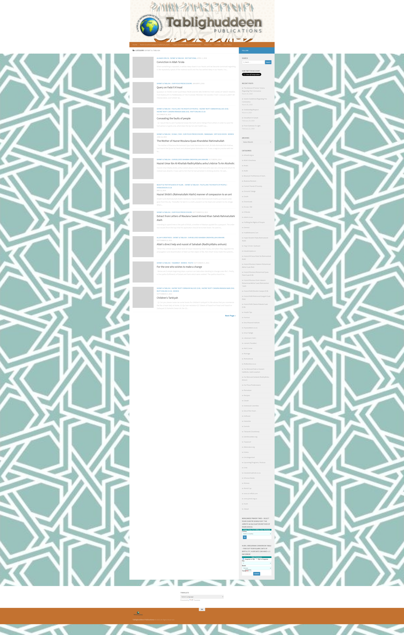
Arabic (246, 165)
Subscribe (247, 421)
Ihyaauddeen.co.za (164, 188)
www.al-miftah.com (251, 493)
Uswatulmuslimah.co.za (252, 473)
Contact (217, 44)
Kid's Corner (248, 348)
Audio (246, 171)
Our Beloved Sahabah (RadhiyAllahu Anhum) (190, 159)
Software (247, 416)
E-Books (247, 212)
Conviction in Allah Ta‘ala (170, 62)
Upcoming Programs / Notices (254, 462)
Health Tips (248, 312)
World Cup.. (248, 488)
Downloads (248, 201)
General (246, 227)
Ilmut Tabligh (248, 333)
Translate (197, 600)
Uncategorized (249, 457)
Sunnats (246, 426)
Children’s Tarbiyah (167, 297)
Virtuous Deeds (220, 134)
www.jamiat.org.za (250, 498)
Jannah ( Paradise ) (250, 343)
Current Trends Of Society (253, 186)
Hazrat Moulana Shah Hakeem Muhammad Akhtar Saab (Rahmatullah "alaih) (255, 283)
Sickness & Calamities (251, 406)
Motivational (191, 58)
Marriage (247, 353)
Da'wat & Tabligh (177, 58)
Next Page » (230, 315)
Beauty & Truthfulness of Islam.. (170, 185)
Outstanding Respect (251, 109)
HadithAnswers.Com (251, 232)
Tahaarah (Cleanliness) (251, 431)
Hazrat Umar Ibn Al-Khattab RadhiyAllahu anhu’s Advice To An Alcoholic (196, 163)
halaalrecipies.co (250, 251)
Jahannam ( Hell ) (250, 338)
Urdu (245, 467)
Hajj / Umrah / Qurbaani (252, 246)
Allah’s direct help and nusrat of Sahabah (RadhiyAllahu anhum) (192, 244)
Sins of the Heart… (250, 411)
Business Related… (251, 181)
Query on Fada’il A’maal (169, 87)
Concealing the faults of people (174, 118)
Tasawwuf (176, 263)
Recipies (247, 395)
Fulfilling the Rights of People (185, 109)
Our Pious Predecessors (182, 83)
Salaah (246, 400)
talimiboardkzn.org (250, 437)
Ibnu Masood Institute (252, 322)
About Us (207, 44)
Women (231, 134)
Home (134, 44)
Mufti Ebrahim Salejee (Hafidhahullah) (155, 44)
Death (246, 196)
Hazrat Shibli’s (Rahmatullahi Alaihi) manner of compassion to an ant (194, 194)
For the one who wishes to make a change (179, 266)
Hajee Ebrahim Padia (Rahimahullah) (187, 44)
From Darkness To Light (252, 126)
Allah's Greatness (164, 237)
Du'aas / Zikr (177, 134)
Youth (190, 263)
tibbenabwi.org (249, 447)
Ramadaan (208, 134)
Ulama (246, 452)
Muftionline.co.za (197, 112)
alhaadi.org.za (163, 58)
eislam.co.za (248, 217)
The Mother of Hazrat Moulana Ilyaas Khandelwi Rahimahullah (190, 141)
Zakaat (246, 509)
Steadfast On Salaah (251, 118)
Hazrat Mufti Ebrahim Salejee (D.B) (213, 109)
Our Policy (228, 44)
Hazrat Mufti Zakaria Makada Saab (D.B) (173, 112)
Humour (247, 317)
